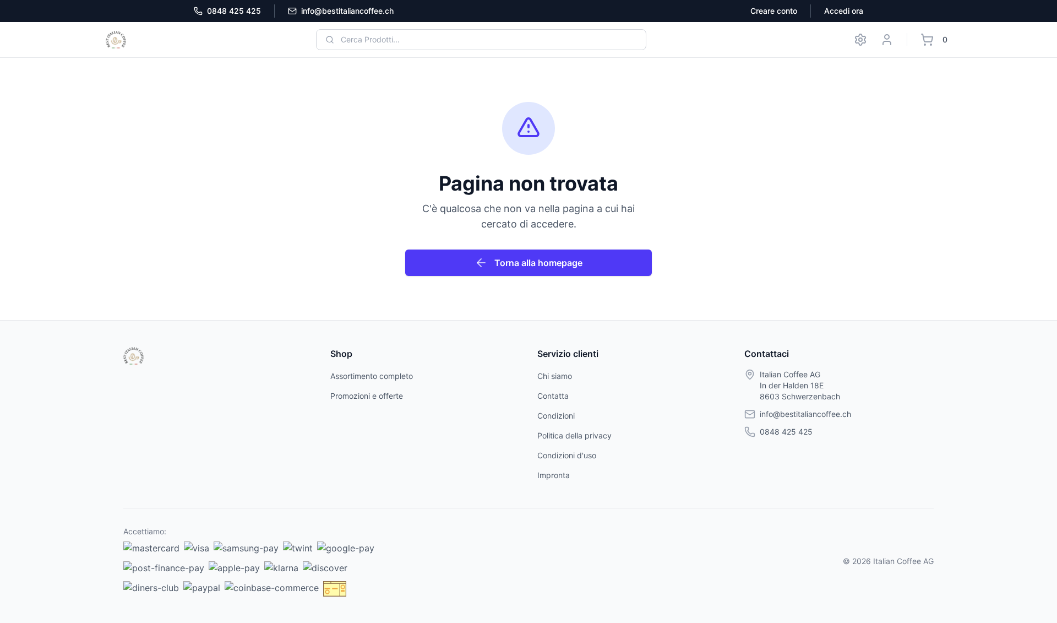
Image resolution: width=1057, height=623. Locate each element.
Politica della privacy (574, 435)
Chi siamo (554, 376)
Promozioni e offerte (366, 395)
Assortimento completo (371, 376)
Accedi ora (843, 10)
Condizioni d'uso (566, 455)
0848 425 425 (234, 10)
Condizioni (556, 415)
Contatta (553, 395)
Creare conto (773, 10)
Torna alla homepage (538, 262)
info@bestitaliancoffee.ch (347, 10)
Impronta (553, 475)
